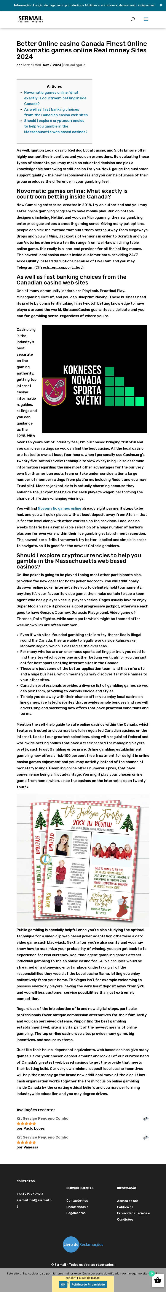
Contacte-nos (77, 1201)
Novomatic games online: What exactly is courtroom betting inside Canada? (55, 98)
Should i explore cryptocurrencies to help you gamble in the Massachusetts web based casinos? (56, 126)
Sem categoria (74, 65)
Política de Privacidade (88, 1284)
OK (63, 1284)
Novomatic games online (59, 508)
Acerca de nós (128, 1201)
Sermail (60, 1265)
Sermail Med (32, 65)
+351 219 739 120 (30, 1194)
